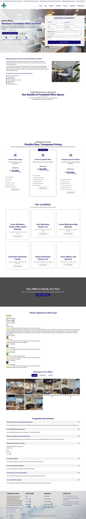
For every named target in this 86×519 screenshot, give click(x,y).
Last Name (67, 22)
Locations (58, 5)
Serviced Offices (47, 501)
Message (49, 36)
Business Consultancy (49, 507)
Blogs (26, 496)
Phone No (67, 26)
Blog (46, 5)
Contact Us (72, 5)
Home (40, 5)
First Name (50, 22)
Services (65, 5)
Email (49, 26)
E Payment (27, 507)
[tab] (34, 375)
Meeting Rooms (47, 498)
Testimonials (81, 5)
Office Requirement (52, 31)
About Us (51, 5)
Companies (27, 504)
